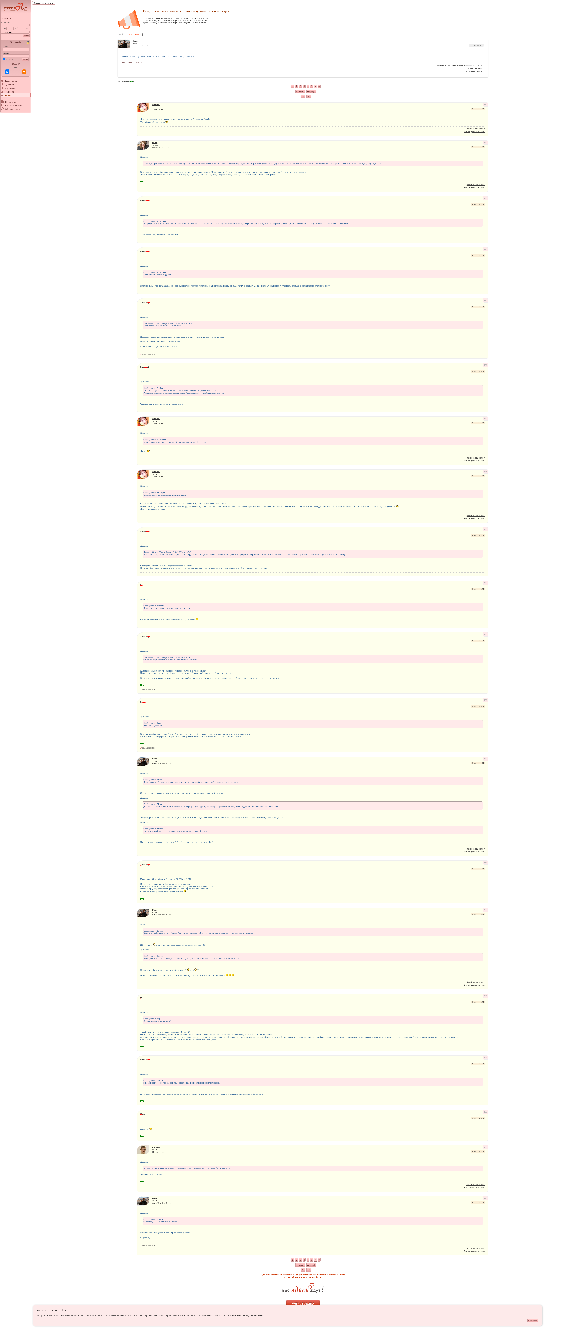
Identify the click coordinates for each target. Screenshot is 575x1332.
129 (485, 529)
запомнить (9, 60)
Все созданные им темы (474, 1187)
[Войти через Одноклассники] (24, 71)
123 (485, 198)
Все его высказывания (475, 1185)
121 (485, 104)
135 (485, 910)
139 (485, 1147)
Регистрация (11, 81)
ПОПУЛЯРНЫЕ (134, 35)
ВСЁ (121, 35)
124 (485, 249)
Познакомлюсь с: (7, 22)
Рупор (8, 95)
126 (485, 365)
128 (485, 471)
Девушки (9, 85)
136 (485, 996)
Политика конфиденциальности (247, 1316)
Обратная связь (12, 109)
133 (485, 759)
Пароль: (6, 53)
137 (485, 1057)
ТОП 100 (9, 92)
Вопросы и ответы (14, 105)
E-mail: (5, 47)
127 (485, 419)
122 (485, 142)
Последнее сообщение (132, 62)
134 (485, 863)
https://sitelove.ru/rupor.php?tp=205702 (468, 65)
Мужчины (10, 88)
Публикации (11, 102)
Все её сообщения (476, 68)
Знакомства (6, 18)
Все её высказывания (476, 129)
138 (485, 1112)
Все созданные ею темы (473, 71)
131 (485, 634)
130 (485, 583)
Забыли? (16, 64)
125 (485, 300)
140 (485, 1198)
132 (485, 700)
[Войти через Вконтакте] (7, 71)
